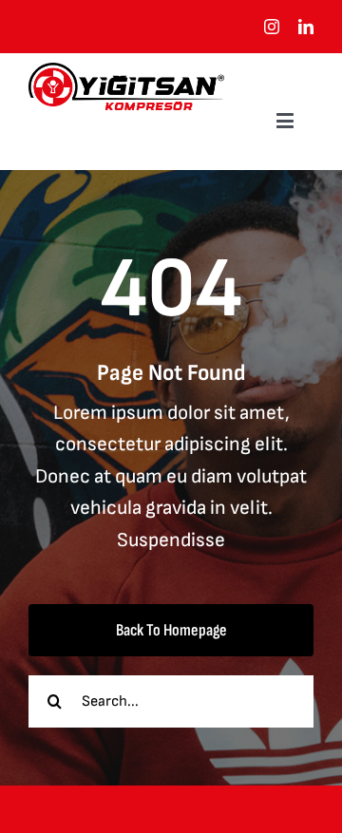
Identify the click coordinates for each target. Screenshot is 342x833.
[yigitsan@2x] (126, 73)
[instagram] (271, 26)
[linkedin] (306, 26)
